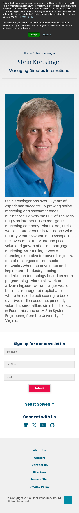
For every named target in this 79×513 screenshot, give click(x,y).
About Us (39, 450)
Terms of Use (39, 479)
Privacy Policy (26, 16)
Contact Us (40, 465)
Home (28, 53)
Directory (39, 472)
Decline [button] (47, 34)
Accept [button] (33, 34)
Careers (39, 458)
